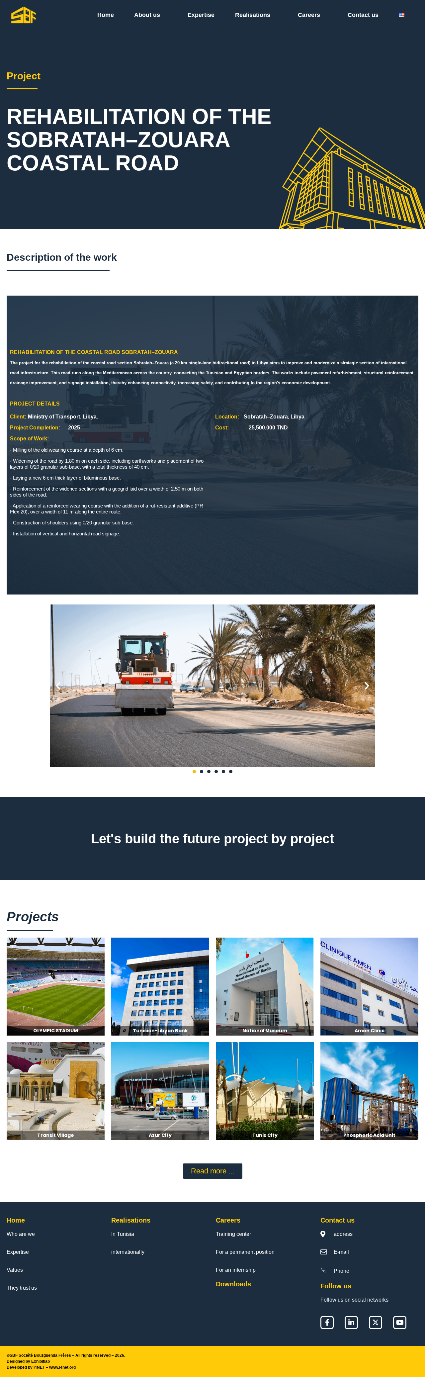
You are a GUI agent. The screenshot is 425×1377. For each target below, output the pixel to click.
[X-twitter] (375, 1322)
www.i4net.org (62, 1367)
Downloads (233, 1284)
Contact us (337, 1220)
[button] (58, 686)
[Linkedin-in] (351, 1322)
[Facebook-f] (327, 1322)
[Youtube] (399, 1322)
